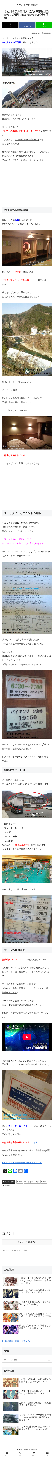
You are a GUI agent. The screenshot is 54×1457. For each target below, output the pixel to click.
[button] (49, 1359)
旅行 (44, 1182)
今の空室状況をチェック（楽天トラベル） (22, 1162)
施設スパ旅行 (9, 1182)
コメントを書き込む (27, 1242)
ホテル (7, 1186)
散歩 (20, 1182)
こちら (34, 1142)
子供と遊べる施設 (32, 1182)
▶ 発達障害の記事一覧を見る (16, 1341)
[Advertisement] (27, 184)
